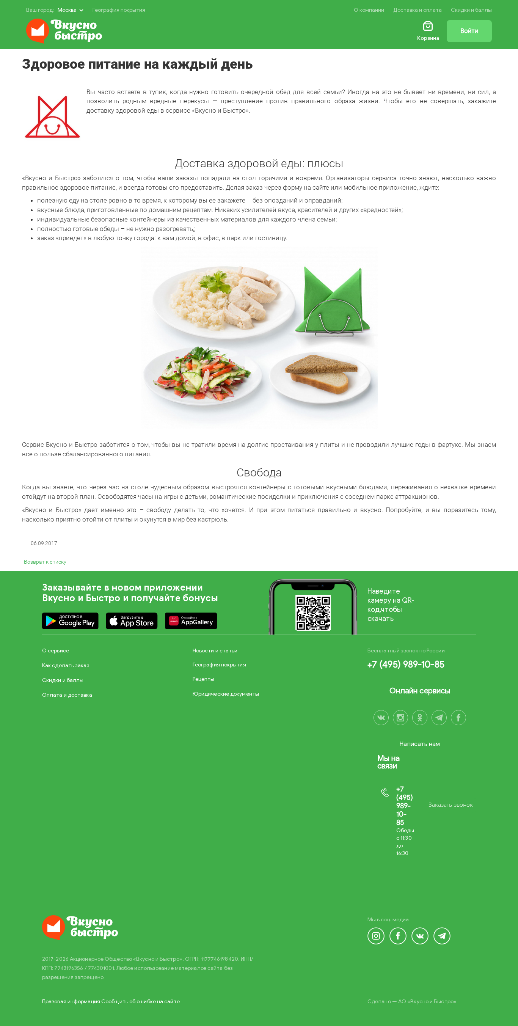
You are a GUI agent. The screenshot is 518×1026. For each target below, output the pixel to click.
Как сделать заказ (65, 665)
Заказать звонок (451, 804)
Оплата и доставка (67, 695)
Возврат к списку (45, 562)
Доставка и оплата (417, 10)
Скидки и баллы (471, 10)
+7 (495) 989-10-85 (405, 664)
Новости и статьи (215, 650)
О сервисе (55, 650)
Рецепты (204, 679)
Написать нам (419, 744)
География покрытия (119, 10)
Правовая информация (71, 1001)
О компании (369, 10)
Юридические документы (226, 694)
